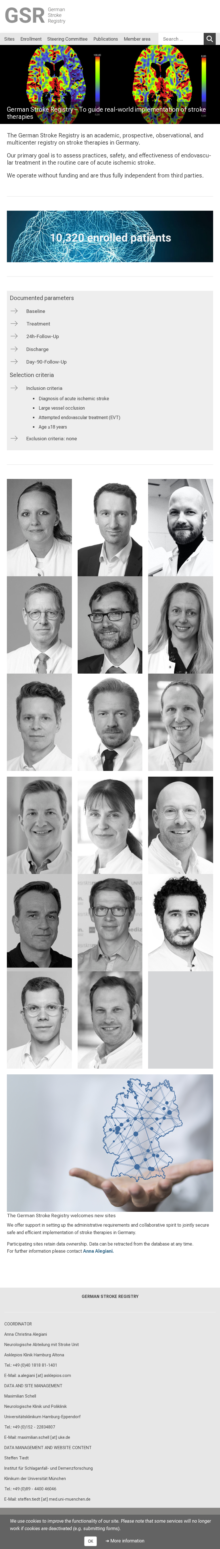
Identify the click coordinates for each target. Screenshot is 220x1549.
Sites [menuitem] (9, 39)
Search (210, 39)
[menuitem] (156, 39)
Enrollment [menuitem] (31, 39)
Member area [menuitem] (137, 39)
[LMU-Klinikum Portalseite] (38, 16)
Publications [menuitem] (105, 39)
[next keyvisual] (213, 84)
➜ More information (124, 1541)
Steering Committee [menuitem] (67, 39)
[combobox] (187, 39)
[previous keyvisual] (6, 84)
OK (90, 1541)
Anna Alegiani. (98, 1251)
